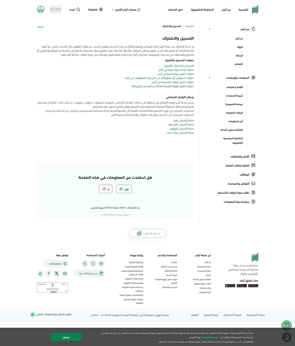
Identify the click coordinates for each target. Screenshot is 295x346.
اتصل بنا (174, 262)
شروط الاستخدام (204, 270)
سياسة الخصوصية (204, 266)
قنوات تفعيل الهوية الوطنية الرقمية (166, 281)
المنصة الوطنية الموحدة (133, 266)
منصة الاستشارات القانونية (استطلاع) (132, 288)
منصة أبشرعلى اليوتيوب (181, 128)
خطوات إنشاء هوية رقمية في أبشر (176, 69)
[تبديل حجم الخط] (93, 263)
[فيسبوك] (48, 273)
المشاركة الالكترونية (202, 9)
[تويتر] (57, 273)
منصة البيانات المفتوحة (134, 278)
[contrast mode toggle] (101, 263)
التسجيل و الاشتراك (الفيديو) (179, 65)
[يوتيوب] (65, 273)
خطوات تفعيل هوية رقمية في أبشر (176, 73)
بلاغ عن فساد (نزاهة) (169, 266)
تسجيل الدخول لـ (151, 233)
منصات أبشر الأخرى (125, 9)
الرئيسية (243, 9)
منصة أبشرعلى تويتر (183, 119)
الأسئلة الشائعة (171, 270)
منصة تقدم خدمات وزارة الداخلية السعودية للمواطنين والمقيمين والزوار (243, 269)
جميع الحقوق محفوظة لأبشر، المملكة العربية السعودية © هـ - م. (130, 314)
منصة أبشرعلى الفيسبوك (181, 124)
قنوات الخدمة (171, 275)
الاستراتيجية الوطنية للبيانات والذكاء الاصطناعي (132, 272)
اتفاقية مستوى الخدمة (202, 279)
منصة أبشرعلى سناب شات (180, 132)
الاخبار (208, 275)
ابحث (72, 9)
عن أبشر (226, 9)
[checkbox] (124, 189)
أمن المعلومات (205, 292)
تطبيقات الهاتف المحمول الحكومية (133, 301)
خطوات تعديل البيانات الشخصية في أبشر (173, 81)
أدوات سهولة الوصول (202, 283)
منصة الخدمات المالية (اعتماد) (131, 295)
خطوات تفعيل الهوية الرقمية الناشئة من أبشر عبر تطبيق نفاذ (162, 85)
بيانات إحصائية (205, 287)
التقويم (194, 314)
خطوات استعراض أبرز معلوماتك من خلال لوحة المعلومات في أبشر (159, 77)
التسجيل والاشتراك (169, 287)
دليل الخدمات (175, 9)
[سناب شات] (40, 273)
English (92, 9)
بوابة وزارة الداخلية (136, 262)
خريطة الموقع (211, 314)
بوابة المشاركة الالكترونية (133, 283)
